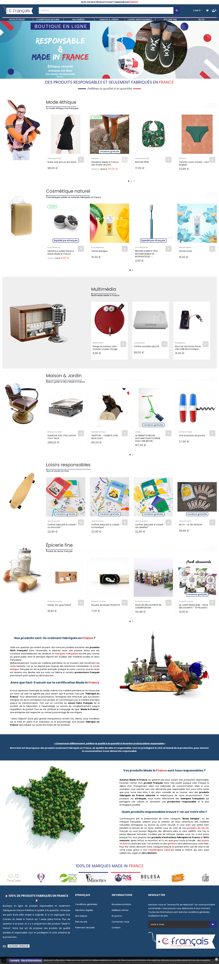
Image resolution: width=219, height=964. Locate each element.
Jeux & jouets (54, 521)
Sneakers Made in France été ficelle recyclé (104, 163)
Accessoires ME (142, 158)
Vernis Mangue (99, 251)
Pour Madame (54, 247)
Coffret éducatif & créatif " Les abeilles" (149, 526)
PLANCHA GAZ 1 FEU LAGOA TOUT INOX (62, 437)
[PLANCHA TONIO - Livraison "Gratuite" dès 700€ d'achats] (205, 877)
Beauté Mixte (185, 247)
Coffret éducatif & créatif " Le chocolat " (62, 526)
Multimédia (103, 289)
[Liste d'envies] (207, 10)
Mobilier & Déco (98, 432)
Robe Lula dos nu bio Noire (62, 162)
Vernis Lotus (185, 251)
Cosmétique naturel (68, 191)
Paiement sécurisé (85, 927)
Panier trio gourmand (59, 605)
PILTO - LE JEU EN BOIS (190, 524)
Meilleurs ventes (120, 910)
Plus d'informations (31, 960)
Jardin (138, 432)
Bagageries (180, 342)
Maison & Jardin (64, 375)
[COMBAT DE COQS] (95, 877)
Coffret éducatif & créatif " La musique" (106, 526)
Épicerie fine (59, 545)
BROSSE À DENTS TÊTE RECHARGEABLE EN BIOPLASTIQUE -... (146, 254)
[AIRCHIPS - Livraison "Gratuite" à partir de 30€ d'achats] (41, 877)
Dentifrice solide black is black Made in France (61, 252)
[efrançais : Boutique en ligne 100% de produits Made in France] (18, 10)
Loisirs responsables (68, 465)
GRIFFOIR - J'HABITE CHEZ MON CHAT (104, 437)
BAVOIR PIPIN (142, 162)
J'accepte (14, 960)
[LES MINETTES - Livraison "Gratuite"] (68, 877)
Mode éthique (61, 102)
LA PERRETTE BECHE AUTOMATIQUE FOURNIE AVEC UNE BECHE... (147, 438)
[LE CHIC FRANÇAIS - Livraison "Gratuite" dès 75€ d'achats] (13, 877)
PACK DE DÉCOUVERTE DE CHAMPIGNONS (148, 606)
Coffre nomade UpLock (146, 346)
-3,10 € (52, 206)
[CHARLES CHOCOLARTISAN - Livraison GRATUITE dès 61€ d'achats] (150, 877)
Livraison (116, 927)
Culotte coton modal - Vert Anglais (194, 163)
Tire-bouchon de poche (192, 435)
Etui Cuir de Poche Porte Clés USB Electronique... (188, 347)
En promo (117, 915)
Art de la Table (185, 432)
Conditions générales (86, 904)
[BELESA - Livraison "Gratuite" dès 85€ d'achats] (123, 877)
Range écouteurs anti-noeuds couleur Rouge (105, 347)
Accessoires (139, 342)
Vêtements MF (54, 158)
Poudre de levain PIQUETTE (105, 605)
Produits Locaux (55, 601)
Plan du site (81, 921)
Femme (94, 158)
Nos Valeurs (81, 915)
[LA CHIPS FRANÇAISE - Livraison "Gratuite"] (178, 877)
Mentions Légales (84, 910)
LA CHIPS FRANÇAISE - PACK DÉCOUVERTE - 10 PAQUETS (193, 606)
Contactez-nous (120, 921)
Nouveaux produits (121, 904)
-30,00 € (97, 117)
